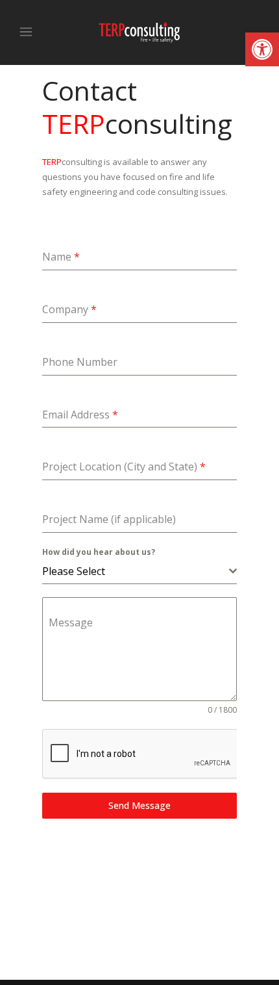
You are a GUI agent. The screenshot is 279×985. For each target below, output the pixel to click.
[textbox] (135, 571)
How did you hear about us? (98, 551)
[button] (262, 49)
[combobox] (139, 571)
